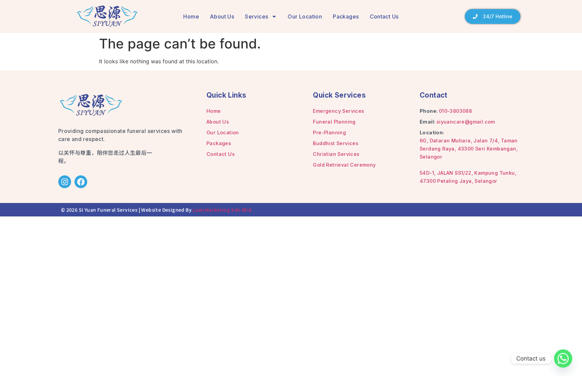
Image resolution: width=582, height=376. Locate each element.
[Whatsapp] (563, 358)
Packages (346, 16)
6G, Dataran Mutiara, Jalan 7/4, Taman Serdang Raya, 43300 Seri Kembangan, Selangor (469, 149)
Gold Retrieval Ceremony (344, 165)
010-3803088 (455, 111)
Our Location (305, 16)
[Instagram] (64, 181)
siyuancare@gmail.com (466, 122)
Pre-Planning (329, 132)
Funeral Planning (334, 122)
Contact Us (384, 16)
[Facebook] (80, 181)
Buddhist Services (335, 143)
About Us (222, 16)
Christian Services (336, 154)
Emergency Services (338, 111)
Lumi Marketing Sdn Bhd (222, 209)
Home (191, 16)
